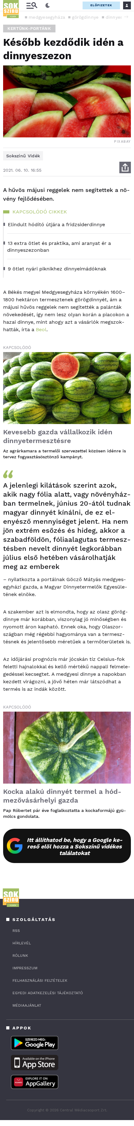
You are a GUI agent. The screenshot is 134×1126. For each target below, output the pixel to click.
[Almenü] (31, 5)
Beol (41, 329)
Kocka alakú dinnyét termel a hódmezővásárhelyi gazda (62, 796)
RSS (16, 930)
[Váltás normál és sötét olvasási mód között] (47, 5)
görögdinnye (85, 17)
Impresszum (24, 968)
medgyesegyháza (47, 17)
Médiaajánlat (26, 1005)
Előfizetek (101, 5)
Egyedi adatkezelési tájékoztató (47, 993)
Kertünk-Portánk (29, 28)
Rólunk (20, 955)
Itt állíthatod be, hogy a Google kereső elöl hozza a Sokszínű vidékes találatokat (74, 846)
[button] (126, 16)
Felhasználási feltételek (39, 980)
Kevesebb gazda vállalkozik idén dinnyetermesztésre (57, 436)
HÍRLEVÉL (21, 943)
